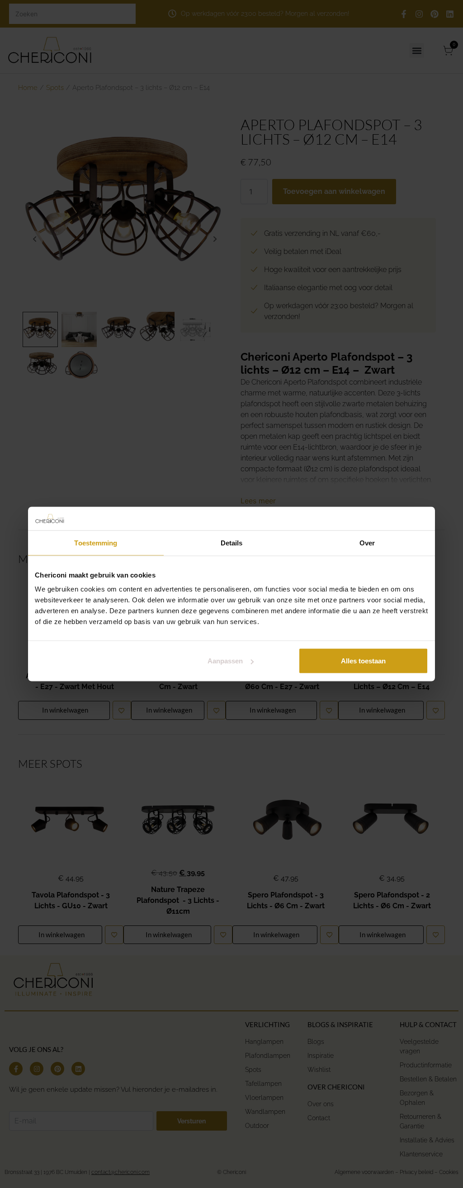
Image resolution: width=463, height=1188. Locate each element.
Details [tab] (232, 542)
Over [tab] (367, 542)
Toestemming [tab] (95, 542)
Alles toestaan (363, 661)
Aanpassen (225, 661)
